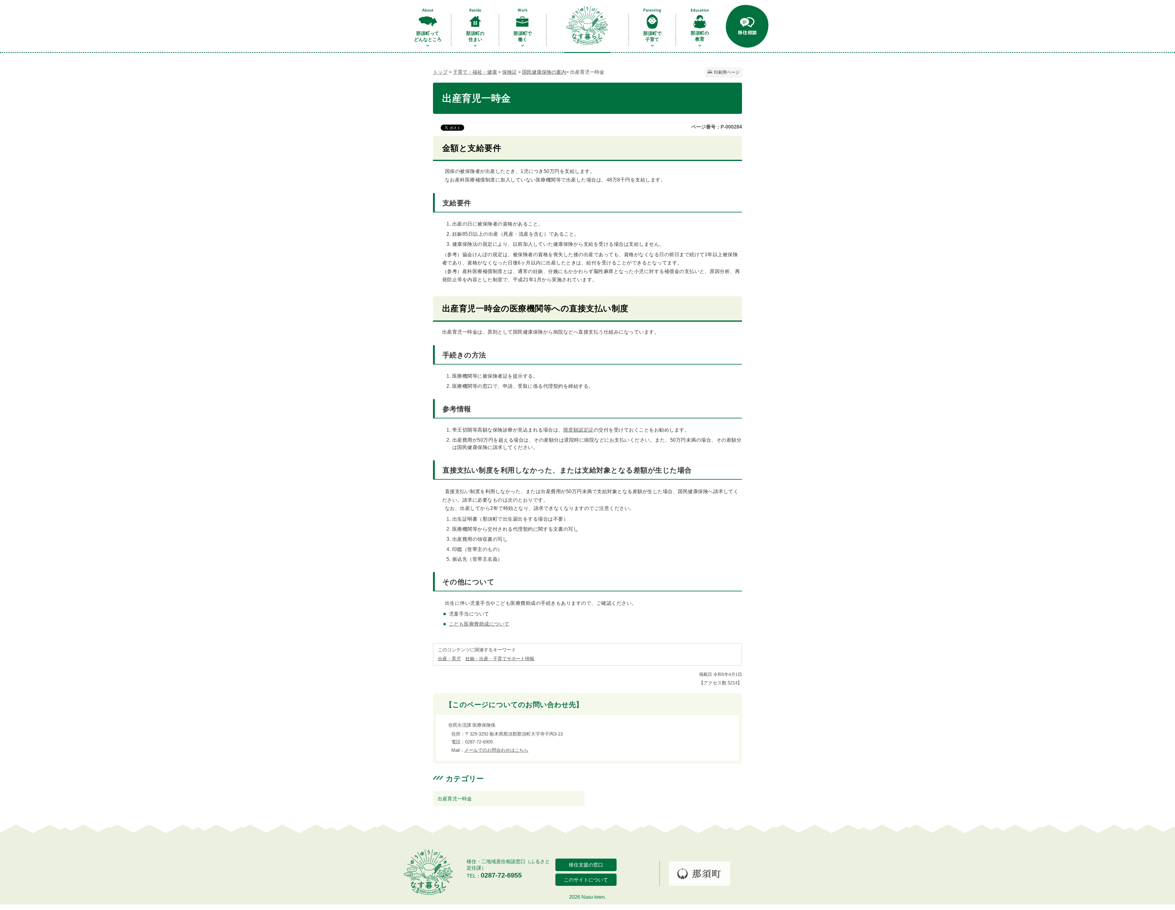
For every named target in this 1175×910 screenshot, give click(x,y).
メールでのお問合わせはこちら (496, 750)
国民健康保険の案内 (544, 72)
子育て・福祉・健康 (475, 72)
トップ (440, 72)
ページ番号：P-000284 (716, 126)
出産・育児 (449, 658)
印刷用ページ (727, 72)
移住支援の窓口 (586, 864)
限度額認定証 (578, 430)
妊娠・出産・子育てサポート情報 (499, 658)
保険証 (509, 72)
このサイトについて (586, 879)
